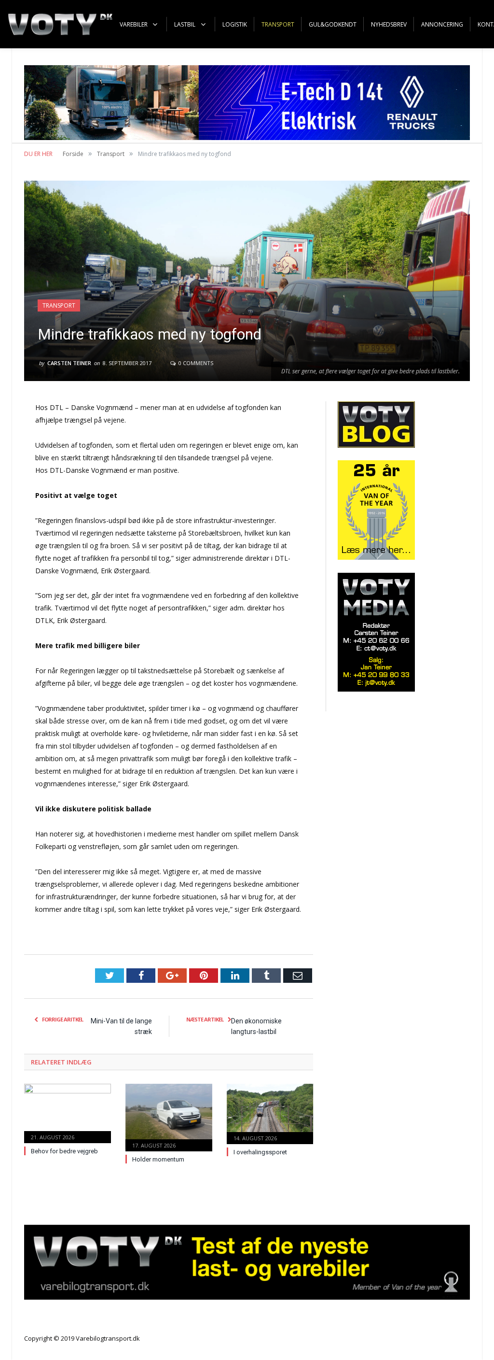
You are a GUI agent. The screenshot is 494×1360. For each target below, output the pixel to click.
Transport (58, 305)
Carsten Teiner (69, 363)
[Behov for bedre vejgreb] (67, 1112)
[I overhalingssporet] (270, 1113)
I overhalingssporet (260, 1152)
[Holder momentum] (168, 1116)
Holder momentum (158, 1159)
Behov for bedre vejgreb (64, 1151)
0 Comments (195, 363)
